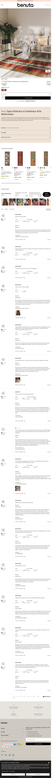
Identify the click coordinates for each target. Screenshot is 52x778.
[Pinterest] (2, 755)
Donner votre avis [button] (47, 194)
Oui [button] (24, 239)
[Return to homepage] (25, 5)
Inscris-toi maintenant (38, 743)
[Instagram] (10, 755)
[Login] (47, 5)
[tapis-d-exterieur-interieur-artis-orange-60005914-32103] (29, 167)
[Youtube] (6, 755)
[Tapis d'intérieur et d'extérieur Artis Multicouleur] (2, 90)
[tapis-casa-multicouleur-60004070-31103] (40, 167)
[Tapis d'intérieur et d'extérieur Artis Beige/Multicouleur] (33, 158)
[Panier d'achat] (49, 5)
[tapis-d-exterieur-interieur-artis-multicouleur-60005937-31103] (16, 167)
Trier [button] (2, 209)
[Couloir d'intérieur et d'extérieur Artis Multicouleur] (7, 158)
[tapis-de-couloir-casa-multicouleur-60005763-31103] (44, 167)
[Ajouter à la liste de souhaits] (2, 98)
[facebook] (13, 755)
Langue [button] (6, 209)
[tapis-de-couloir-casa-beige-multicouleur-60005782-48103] (42, 167)
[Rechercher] (45, 5)
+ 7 (45, 167)
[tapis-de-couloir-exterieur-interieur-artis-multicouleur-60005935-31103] (2, 167)
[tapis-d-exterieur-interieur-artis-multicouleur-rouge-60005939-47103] (15, 167)
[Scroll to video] (49, 74)
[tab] (48, 209)
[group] (8, 193)
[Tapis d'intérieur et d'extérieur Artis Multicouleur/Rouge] (20, 158)
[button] (4, 201)
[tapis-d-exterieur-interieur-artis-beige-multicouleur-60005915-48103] (27, 167)
